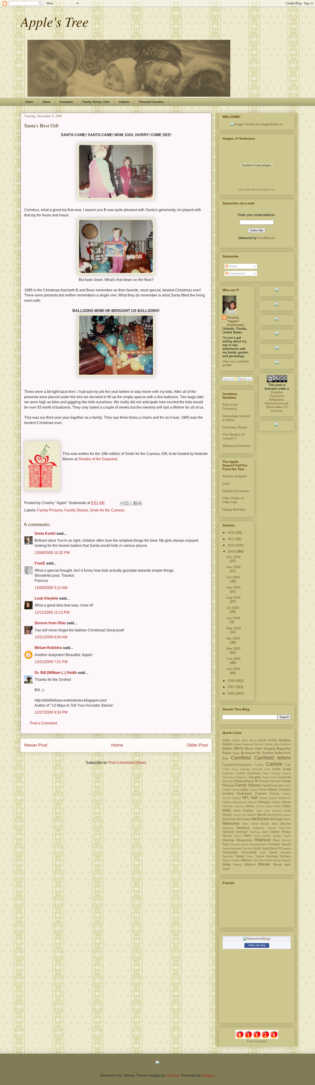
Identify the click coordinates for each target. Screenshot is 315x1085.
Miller (275, 823)
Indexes (124, 102)
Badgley (285, 740)
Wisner (264, 864)
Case (235, 769)
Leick (267, 810)
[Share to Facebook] (135, 503)
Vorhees (285, 856)
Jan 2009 (233, 669)
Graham (261, 793)
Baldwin (228, 744)
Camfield (241, 758)
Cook (267, 769)
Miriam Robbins (48, 648)
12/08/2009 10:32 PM (52, 553)
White (227, 864)
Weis (256, 860)
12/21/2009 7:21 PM (51, 662)
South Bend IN (272, 848)
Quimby (266, 835)
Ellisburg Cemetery (236, 446)
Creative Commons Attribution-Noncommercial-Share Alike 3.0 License (277, 401)
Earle (273, 777)
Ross (226, 844)
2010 (232, 545)
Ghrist (263, 789)
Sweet (273, 852)
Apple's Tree (55, 21)
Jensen (260, 806)
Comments (236, 273)
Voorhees (272, 856)
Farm (288, 785)
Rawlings (229, 840)
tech (288, 864)
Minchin (285, 823)
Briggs (236, 753)
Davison (275, 773)
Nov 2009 (233, 567)
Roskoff (286, 840)
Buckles (267, 753)
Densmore (228, 777)
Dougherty (241, 777)
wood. (226, 868)
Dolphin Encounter (236, 491)
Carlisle (274, 764)
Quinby (277, 835)
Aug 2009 (233, 597)
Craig (287, 769)
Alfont (244, 740)
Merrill (254, 823)
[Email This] (122, 503)
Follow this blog (256, 945)
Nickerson (285, 828)
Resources (244, 840)
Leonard (276, 810)
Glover (273, 789)
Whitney (237, 864)
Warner (246, 860)
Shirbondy (236, 848)
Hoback (251, 802)
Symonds (228, 856)
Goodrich (285, 789)
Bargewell (247, 744)
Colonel (172, 1075)
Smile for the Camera (107, 510)
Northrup (255, 832)
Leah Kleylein (46, 598)
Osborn (274, 832)
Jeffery (250, 806)
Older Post (197, 745)
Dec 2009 (233, 557)
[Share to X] (131, 503)
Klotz (237, 810)
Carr (288, 764)
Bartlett (269, 744)
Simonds (247, 848)
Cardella (258, 764)
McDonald (229, 819)
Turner (259, 856)
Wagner (227, 860)
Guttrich (236, 798)
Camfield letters (272, 758)
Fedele (226, 789)
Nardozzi (243, 828)
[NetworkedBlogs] (256, 938)
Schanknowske (258, 844)
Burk (288, 753)
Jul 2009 (232, 608)
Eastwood (284, 777)
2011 (231, 539)
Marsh (261, 814)
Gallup (243, 789)
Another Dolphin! (235, 476)
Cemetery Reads (235, 427)
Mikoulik (264, 823)
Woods (277, 864)
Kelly (227, 810)
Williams (250, 864)
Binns (249, 748)
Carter (226, 769)
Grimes (286, 793)
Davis (265, 773)
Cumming (253, 773)
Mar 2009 (233, 648)
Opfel (265, 832)
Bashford (286, 744)
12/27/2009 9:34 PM (51, 712)
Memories (231, 823)
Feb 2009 (233, 659)
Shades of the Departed (97, 459)
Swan (263, 852)
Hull (225, 806)
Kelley (286, 806)
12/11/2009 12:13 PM (52, 612)
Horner (286, 802)
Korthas (248, 810)
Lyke (243, 814)
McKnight (276, 819)
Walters (236, 860)
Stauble (286, 848)
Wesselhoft (265, 860)
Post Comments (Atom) (127, 763)
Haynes (272, 798)
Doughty (255, 777)
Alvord (252, 740)
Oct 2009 (233, 577)
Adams (236, 740)
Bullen (279, 753)
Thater (250, 856)
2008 (232, 680)
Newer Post (35, 745)
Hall (254, 797)
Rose (276, 840)
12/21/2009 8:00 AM (51, 637)
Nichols (272, 828)
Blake (258, 748)
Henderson (284, 798)
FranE (40, 563)
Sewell (226, 848)
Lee (258, 810)
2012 (232, 532)
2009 (232, 551)
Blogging (269, 748)
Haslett (263, 798)
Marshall (272, 814)
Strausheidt (248, 852)
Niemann (228, 832)
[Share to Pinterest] (139, 503)
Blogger (208, 1075)
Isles (230, 806)
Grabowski (244, 793)
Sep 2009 (233, 587)
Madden (251, 814)
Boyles (227, 753)
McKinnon (260, 819)
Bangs (237, 744)
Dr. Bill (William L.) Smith (56, 673)
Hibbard (227, 802)
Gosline (228, 793)
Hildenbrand (239, 802)
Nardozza (228, 828)
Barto (277, 744)
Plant (247, 835)
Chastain (245, 769)
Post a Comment (43, 723)
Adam (226, 740)
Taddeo (239, 856)
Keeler (277, 806)
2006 (232, 693)
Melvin (287, 819)
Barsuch (259, 744)
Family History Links (96, 102)
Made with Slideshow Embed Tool (257, 189)
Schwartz (274, 844)
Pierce (237, 835)
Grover (227, 798)
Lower (236, 814)
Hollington (263, 802)
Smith (257, 848)
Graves (274, 793)
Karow (269, 806)
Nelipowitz (258, 828)
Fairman (274, 781)
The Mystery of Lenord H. (233, 436)
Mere (245, 823)
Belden (228, 748)
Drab (226, 483)
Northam (242, 832)
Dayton (287, 773)
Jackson (239, 806)
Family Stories (76, 510)
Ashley (272, 740)
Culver (240, 773)
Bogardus (284, 748)
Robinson (263, 840)
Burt (225, 758)
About (46, 102)
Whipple (286, 860)
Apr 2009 (233, 638)
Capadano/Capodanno (237, 764)
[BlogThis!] (126, 503)
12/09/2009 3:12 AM (51, 588)
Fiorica (235, 789)
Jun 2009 (233, 618)
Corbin (276, 769)
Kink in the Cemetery (230, 406)
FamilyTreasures (273, 785)
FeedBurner (266, 238)
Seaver (286, 844)
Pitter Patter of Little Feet (233, 500)
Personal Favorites (151, 102)
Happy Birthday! (234, 509)
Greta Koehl (45, 533)
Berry (239, 748)
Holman (276, 802)
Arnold (262, 740)
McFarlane (244, 819)
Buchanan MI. (251, 753)
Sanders (235, 844)
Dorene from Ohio (50, 623)
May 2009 (233, 628)
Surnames (66, 102)
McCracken (284, 814)
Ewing (264, 781)
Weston (277, 860)
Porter (256, 835)
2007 (232, 687)
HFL (245, 797)
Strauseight (230, 852)
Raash (287, 835)
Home (29, 102)
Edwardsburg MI (246, 781)
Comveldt (257, 769)
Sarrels (245, 844)
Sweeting (286, 852)
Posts (232, 266)
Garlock (253, 789)
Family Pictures (49, 510)
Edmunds (228, 781)
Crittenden (228, 773)
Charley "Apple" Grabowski (235, 321)
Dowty (265, 777)
